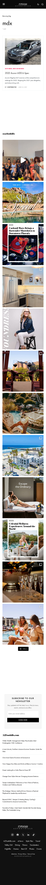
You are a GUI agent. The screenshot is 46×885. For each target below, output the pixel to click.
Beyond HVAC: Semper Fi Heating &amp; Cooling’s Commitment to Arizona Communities (18, 800)
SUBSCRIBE (23, 720)
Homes (16, 849)
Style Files (29, 841)
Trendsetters (34, 845)
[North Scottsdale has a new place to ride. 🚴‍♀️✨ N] (23, 160)
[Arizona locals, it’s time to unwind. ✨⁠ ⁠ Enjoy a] (23, 202)
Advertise (14, 854)
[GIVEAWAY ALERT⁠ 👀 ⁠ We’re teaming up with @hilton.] (23, 286)
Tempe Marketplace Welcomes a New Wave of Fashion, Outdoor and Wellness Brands (20, 784)
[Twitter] (23, 834)
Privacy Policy (22, 854)
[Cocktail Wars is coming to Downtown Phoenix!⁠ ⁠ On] (23, 244)
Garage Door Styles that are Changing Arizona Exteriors (20, 776)
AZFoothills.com (10, 735)
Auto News (8, 68)
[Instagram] (12, 834)
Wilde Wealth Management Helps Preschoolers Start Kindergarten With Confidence (19, 742)
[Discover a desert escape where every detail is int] (23, 497)
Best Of (24, 849)
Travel (38, 841)
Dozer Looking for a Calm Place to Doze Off (16, 770)
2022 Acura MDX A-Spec (17, 73)
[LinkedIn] (28, 834)
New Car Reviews (18, 68)
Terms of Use (31, 854)
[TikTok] (34, 834)
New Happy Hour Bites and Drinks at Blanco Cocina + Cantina (22, 764)
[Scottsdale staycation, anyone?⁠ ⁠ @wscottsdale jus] (23, 624)
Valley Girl (9, 845)
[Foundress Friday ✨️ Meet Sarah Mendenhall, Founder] (23, 328)
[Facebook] (18, 834)
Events (39, 849)
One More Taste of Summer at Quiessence (16, 758)
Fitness (24, 845)
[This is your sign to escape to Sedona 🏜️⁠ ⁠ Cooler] (23, 371)
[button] (3, 4)
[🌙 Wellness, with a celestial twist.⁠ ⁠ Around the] (23, 539)
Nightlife (8, 849)
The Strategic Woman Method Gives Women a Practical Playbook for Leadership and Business (20, 792)
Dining (17, 845)
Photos (31, 849)
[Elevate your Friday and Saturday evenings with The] (23, 582)
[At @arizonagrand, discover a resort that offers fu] (23, 413)
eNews (20, 841)
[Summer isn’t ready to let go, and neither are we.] (23, 455)
